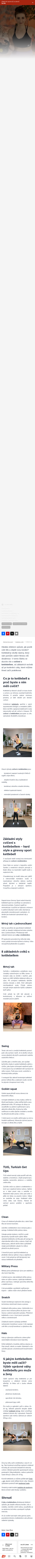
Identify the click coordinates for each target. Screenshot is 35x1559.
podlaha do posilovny (25, 1487)
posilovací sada (24, 1483)
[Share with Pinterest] (8, 633)
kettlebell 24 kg (14, 1411)
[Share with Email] (16, 633)
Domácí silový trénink (19, 623)
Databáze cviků (6, 623)
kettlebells (15, 704)
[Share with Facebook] (3, 633)
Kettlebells (6, 627)
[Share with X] (12, 633)
